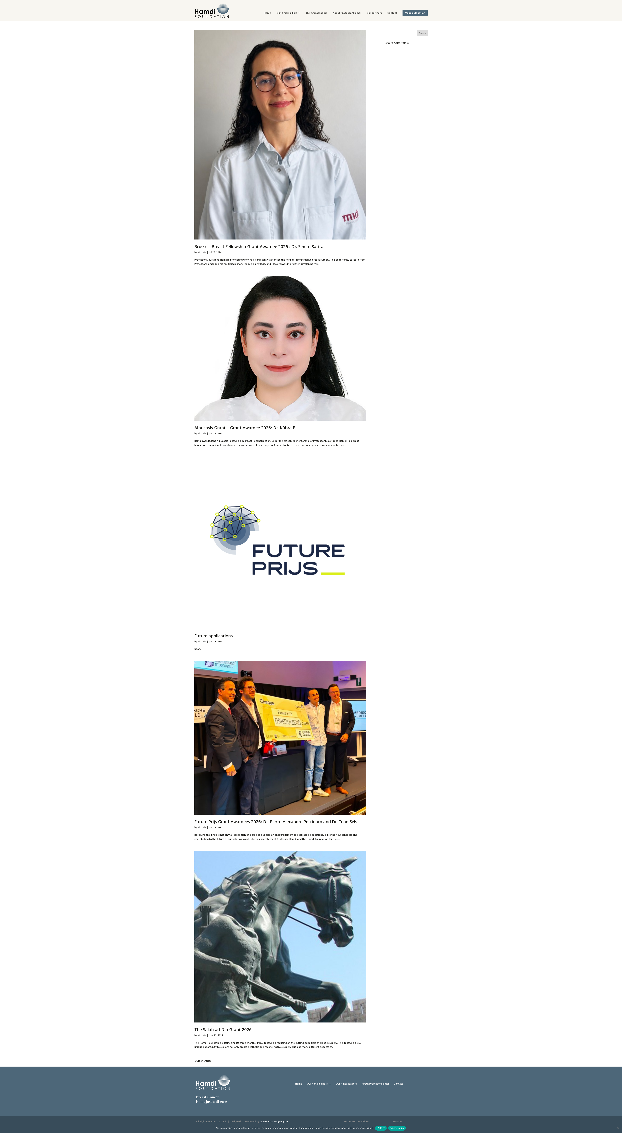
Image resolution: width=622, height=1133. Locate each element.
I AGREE (381, 1128)
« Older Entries (203, 1060)
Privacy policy (397, 1128)
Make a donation (415, 13)
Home (267, 13)
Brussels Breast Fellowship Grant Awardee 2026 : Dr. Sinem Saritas (259, 246)
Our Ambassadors (316, 13)
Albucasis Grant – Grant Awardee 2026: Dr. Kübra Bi (245, 428)
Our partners (374, 13)
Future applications (213, 636)
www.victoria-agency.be (274, 1121)
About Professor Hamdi (347, 13)
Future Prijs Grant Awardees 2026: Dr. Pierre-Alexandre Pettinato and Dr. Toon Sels (275, 821)
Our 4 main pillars (286, 13)
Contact (392, 13)
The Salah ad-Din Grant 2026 (223, 1029)
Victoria (202, 252)
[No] (618, 1128)
